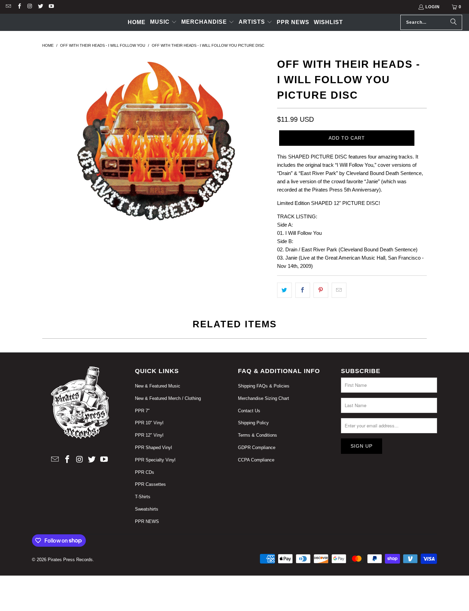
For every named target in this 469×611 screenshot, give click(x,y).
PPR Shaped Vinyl (153, 447)
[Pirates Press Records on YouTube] (51, 6)
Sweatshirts (146, 509)
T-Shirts (142, 496)
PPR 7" (142, 410)
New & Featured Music (157, 386)
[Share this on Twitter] (284, 290)
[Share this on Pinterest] (320, 290)
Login (432, 6)
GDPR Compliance (256, 447)
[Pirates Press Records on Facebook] (19, 6)
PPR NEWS (147, 521)
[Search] (453, 22)
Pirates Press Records (70, 559)
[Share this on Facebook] (302, 290)
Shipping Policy (253, 422)
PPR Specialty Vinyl (155, 459)
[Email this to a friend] (339, 290)
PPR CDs (144, 472)
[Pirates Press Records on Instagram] (30, 6)
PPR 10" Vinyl (149, 422)
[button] (163, 22)
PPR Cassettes (150, 484)
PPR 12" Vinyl (149, 435)
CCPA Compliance (256, 459)
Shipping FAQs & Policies (263, 386)
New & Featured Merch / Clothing (168, 398)
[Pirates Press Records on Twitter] (40, 6)
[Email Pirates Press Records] (8, 6)
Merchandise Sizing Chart (263, 398)
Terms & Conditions (257, 435)
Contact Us (249, 410)
